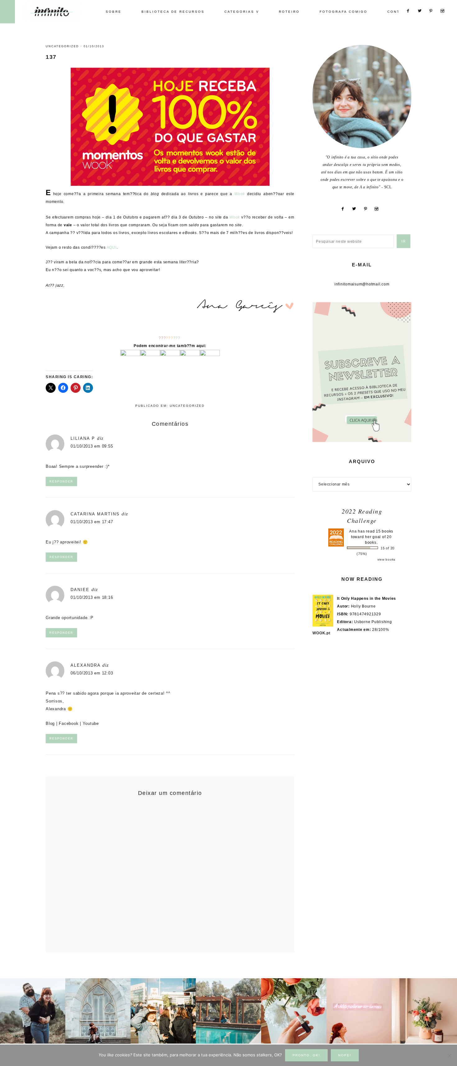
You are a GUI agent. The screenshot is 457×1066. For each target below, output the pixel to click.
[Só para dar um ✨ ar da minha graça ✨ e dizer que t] (359, 1011)
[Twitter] (357, 209)
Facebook (68, 723)
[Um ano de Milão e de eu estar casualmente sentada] (98, 1011)
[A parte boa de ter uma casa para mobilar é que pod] (424, 1011)
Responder (61, 481)
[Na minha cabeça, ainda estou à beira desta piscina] (228, 1011)
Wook (239, 194)
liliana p (83, 438)
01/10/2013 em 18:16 (92, 597)
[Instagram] (379, 209)
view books (386, 559)
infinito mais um (58, 11)
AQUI (112, 247)
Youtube (91, 723)
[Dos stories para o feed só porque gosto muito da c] (293, 1011)
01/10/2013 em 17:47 (92, 521)
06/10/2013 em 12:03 (92, 673)
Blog (50, 723)
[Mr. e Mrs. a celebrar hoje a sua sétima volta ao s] (32, 1011)
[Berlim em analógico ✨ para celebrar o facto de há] (163, 1011)
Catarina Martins (95, 514)
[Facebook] (345, 209)
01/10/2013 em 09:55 (92, 446)
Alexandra (85, 665)
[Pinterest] (368, 209)
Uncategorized (62, 46)
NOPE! (344, 1055)
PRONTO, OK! (306, 1055)
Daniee (80, 589)
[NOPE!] (449, 1055)
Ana (353, 531)
